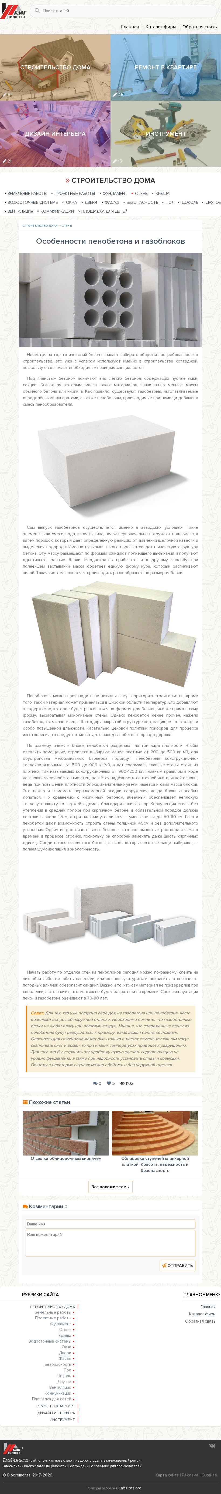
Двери (91, 202)
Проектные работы (75, 193)
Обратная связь (199, 27)
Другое (213, 202)
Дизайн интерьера (56, 1413)
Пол (170, 202)
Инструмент (62, 1419)
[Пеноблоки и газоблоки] (110, 910)
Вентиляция (20, 211)
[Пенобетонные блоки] (110, 634)
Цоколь (190, 202)
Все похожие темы (110, 1187)
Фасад (112, 202)
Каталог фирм (161, 27)
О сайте (209, 1475)
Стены (141, 193)
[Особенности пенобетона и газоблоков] (110, 299)
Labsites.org (130, 1488)
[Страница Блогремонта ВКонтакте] (212, 1445)
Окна (71, 202)
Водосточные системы (33, 202)
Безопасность (142, 202)
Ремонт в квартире (55, 1406)
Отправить (180, 1265)
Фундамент (114, 193)
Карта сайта (167, 1475)
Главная (130, 27)
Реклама (190, 1475)
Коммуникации (57, 211)
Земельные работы (27, 193)
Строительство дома (40, 226)
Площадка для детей (104, 211)
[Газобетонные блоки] (110, 465)
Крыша (163, 193)
